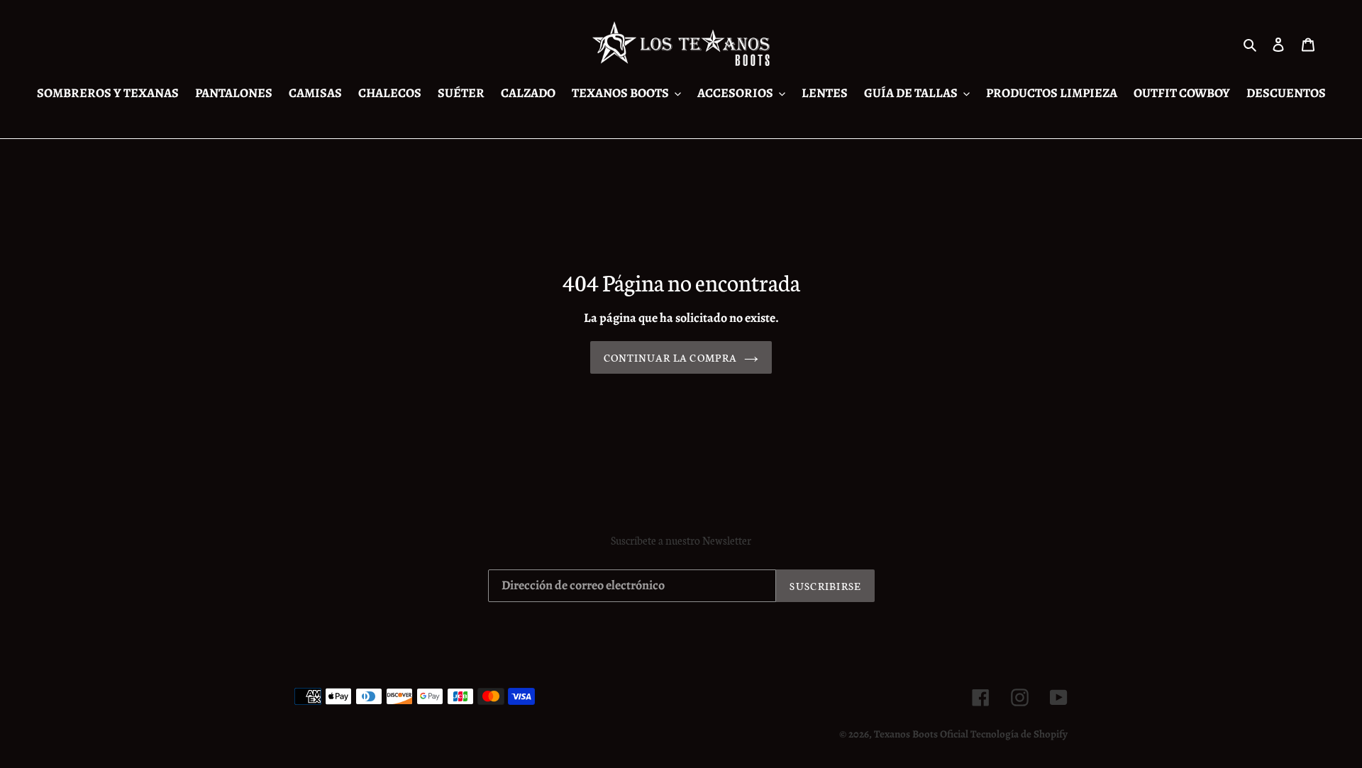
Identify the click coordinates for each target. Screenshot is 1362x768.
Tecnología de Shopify (1019, 734)
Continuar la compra (670, 357)
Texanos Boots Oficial (921, 734)
